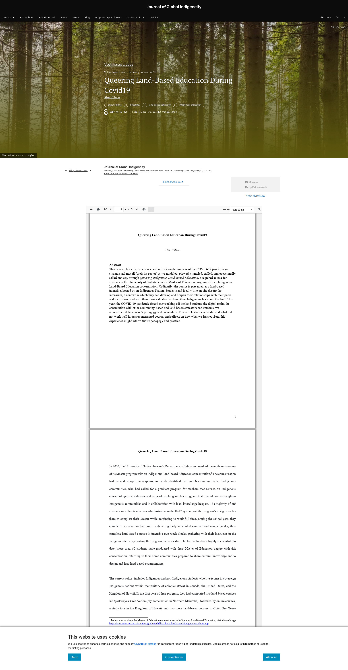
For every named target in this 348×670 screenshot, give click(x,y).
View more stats (255, 195)
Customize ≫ (175, 657)
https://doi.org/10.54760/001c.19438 (154, 112)
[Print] (98, 209)
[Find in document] (259, 209)
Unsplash (31, 155)
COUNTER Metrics (145, 644)
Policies (154, 17)
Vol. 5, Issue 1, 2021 (115, 72)
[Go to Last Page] (137, 209)
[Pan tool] (144, 209)
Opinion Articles (135, 17)
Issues (75, 17)
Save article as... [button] (173, 181)
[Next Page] (132, 209)
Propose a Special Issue (108, 17)
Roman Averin (16, 155)
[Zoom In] (228, 209)
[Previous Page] (110, 209)
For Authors (26, 17)
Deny (76, 657)
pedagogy (135, 105)
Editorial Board (47, 17)
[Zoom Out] (224, 209)
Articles (7, 17)
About (63, 17)
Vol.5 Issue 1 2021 (118, 64)
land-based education (160, 105)
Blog (87, 17)
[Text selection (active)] (151, 209)
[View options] (91, 209)
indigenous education (190, 105)
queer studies (115, 105)
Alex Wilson (112, 97)
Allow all (273, 657)
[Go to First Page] (105, 209)
